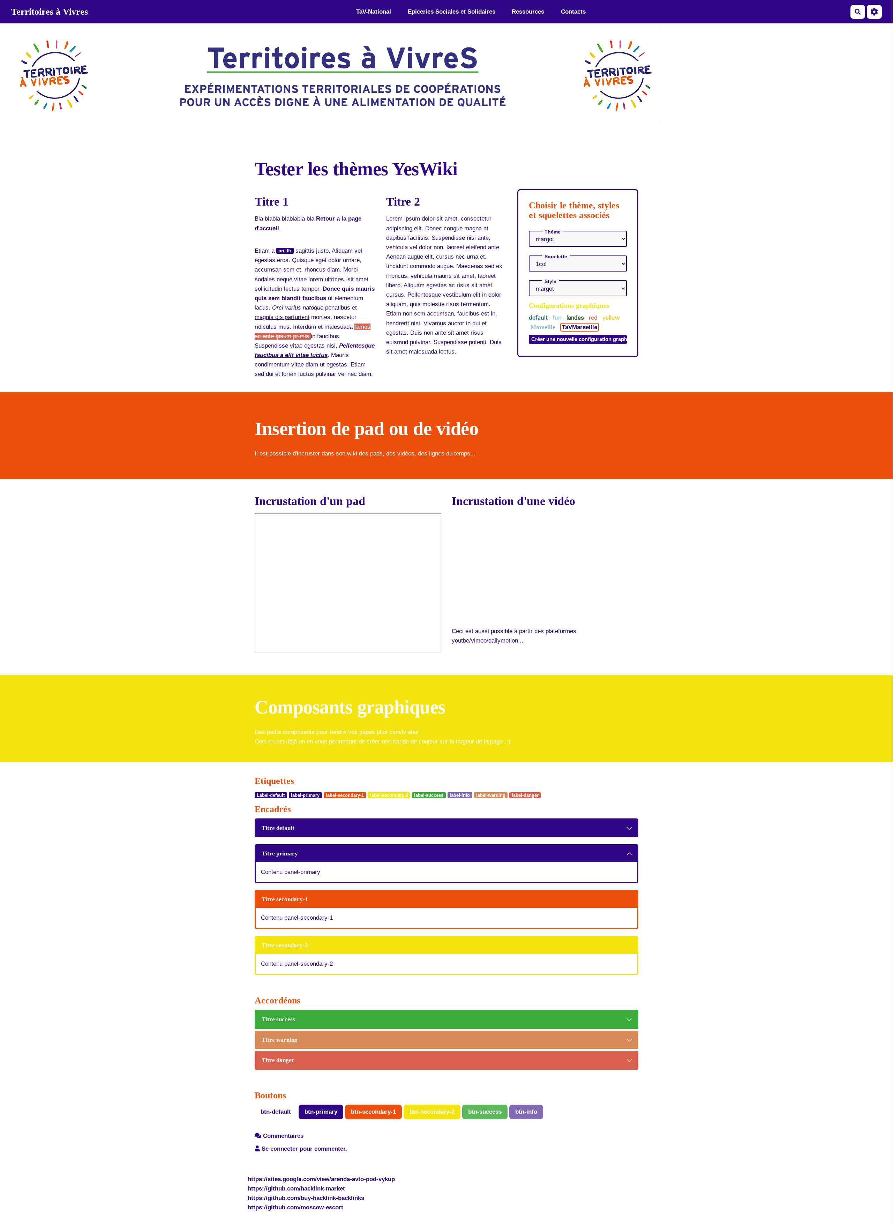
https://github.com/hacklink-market (296, 1188)
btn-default (276, 1111)
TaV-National (373, 11)
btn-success (485, 1111)
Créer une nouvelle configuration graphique (579, 339)
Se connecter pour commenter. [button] (303, 1148)
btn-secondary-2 (432, 1111)
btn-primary (321, 1111)
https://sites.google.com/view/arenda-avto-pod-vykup (321, 1179)
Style (550, 281)
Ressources (528, 11)
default (539, 318)
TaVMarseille (579, 327)
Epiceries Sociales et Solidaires (451, 11)
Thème (553, 231)
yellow (611, 318)
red (594, 318)
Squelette (556, 256)
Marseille (544, 327)
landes (575, 317)
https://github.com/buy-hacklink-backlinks (306, 1198)
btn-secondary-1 (373, 1111)
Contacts (573, 11)
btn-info (526, 1111)
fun (558, 318)
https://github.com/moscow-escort (295, 1207)
